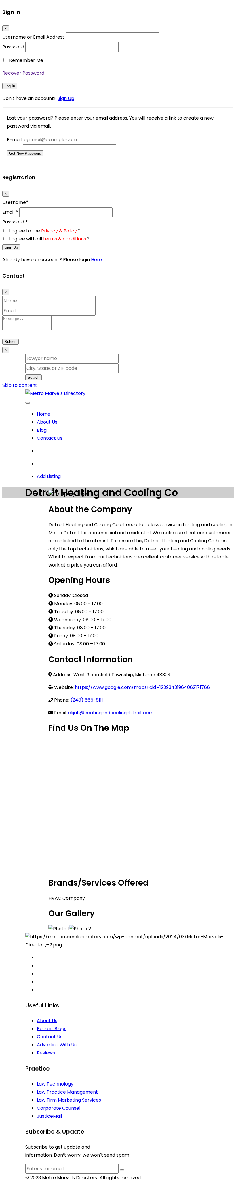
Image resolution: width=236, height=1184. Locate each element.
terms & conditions (64, 239)
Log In (10, 86)
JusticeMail (49, 1116)
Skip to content (19, 385)
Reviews (46, 1053)
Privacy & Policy (59, 231)
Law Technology (55, 1084)
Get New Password (25, 153)
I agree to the (44, 231)
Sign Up (66, 98)
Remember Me (26, 60)
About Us (47, 422)
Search (33, 377)
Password (13, 46)
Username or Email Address (33, 37)
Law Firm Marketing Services (69, 1100)
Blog (42, 430)
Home (43, 414)
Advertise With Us (57, 1044)
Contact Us (49, 438)
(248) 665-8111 (87, 700)
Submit (10, 342)
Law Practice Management (67, 1092)
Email (10, 212)
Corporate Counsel (58, 1108)
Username (15, 202)
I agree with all (49, 239)
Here (96, 259)
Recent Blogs (51, 1028)
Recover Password (23, 73)
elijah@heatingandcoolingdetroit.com (110, 712)
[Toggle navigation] (27, 403)
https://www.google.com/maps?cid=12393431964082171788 (142, 687)
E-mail (14, 139)
